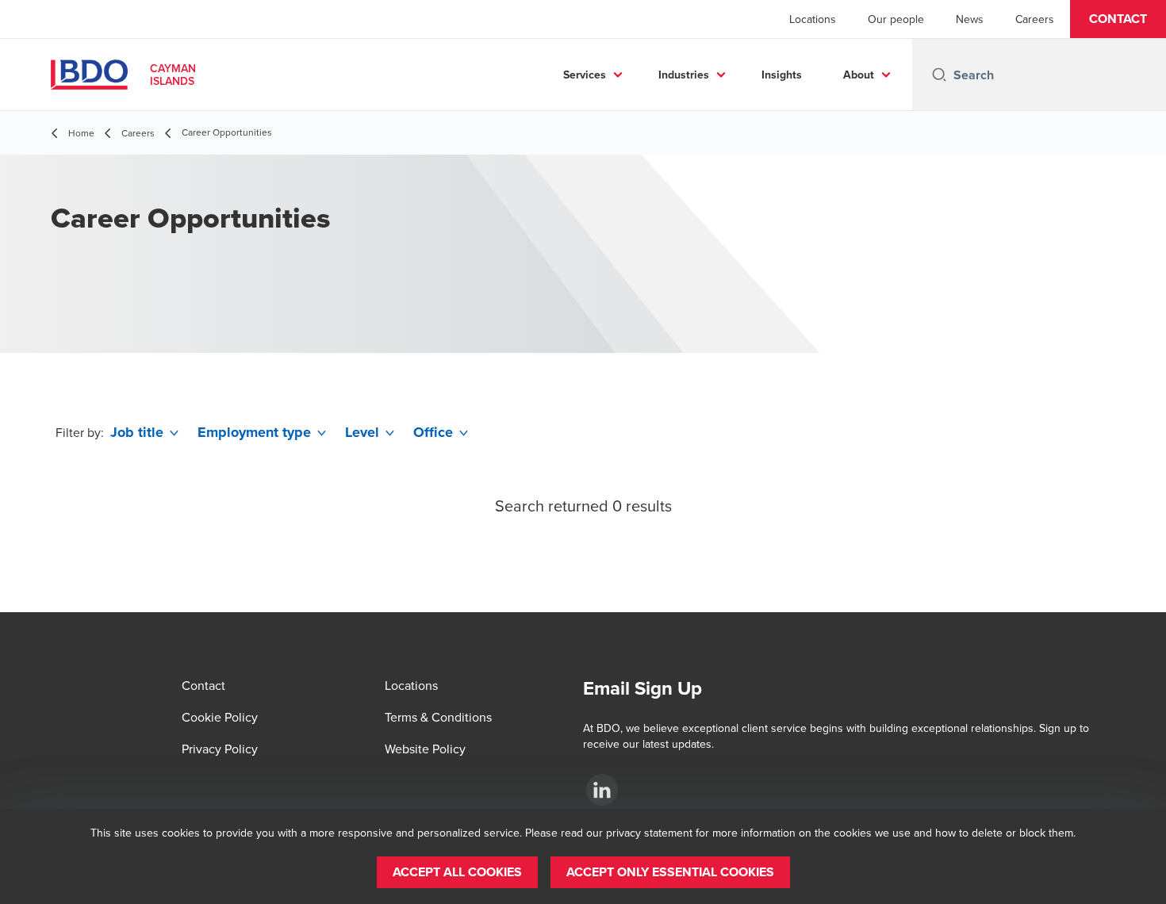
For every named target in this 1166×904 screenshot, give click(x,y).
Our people (896, 19)
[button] (1118, 19)
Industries (683, 74)
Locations (812, 19)
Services (584, 74)
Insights (781, 74)
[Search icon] (939, 74)
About (858, 74)
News (970, 19)
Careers (1034, 19)
